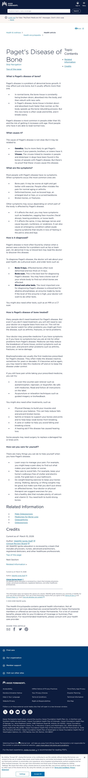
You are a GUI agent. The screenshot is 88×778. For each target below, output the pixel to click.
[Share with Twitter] (20, 629)
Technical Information (75, 697)
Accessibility (7, 689)
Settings (22, 774)
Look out (11, 18)
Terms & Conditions (39, 697)
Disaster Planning (73, 693)
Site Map (70, 701)
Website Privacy (9, 701)
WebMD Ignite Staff (18, 575)
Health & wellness (13, 33)
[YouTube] (17, 712)
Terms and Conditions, (62, 767)
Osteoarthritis (21, 520)
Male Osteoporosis (24, 514)
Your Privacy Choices (40, 693)
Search (76, 11)
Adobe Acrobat (29, 750)
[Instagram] (30, 712)
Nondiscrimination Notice (12, 693)
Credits (67, 66)
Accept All (37, 774)
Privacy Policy (11, 597)
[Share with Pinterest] (26, 629)
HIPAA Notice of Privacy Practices (44, 689)
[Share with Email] (8, 629)
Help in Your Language (11, 697)
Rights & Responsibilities (41, 701)
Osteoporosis (21, 522)
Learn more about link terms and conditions (52, 745)
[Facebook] (11, 712)
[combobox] (38, 11)
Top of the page (13, 555)
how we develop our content (33, 597)
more (12, 20)
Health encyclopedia (32, 35)
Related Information (15, 564)
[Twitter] (5, 712)
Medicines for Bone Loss (26, 517)
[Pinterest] (23, 712)
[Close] (84, 757)
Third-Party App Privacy (76, 689)
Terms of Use (69, 595)
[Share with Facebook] (14, 629)
